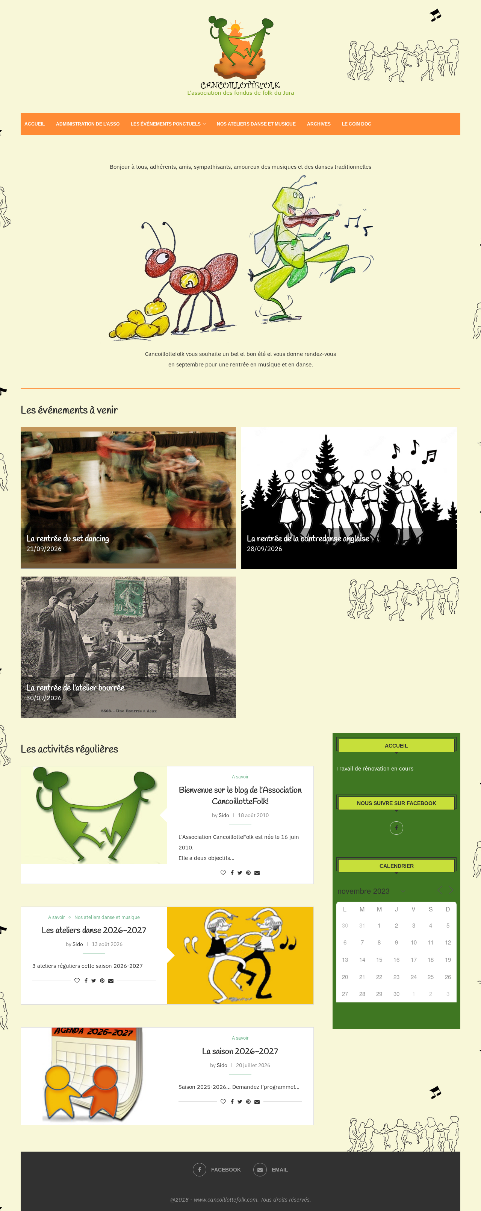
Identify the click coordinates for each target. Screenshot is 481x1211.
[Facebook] (396, 828)
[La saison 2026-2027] (94, 1076)
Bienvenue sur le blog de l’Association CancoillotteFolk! (240, 796)
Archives (319, 124)
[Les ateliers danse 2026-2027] (240, 955)
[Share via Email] (257, 872)
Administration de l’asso (87, 124)
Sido (224, 815)
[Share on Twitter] (239, 872)
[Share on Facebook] (232, 872)
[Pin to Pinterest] (248, 872)
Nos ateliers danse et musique (256, 124)
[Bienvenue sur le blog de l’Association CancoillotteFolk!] (94, 815)
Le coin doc (356, 124)
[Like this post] (223, 872)
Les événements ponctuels (166, 124)
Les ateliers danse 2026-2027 (94, 930)
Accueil (34, 124)
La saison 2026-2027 (240, 1051)
